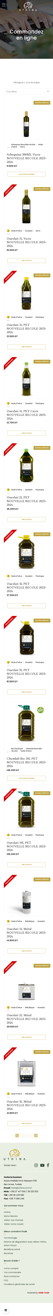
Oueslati (29, 230)
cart (6, 1310)
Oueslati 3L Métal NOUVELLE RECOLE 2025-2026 (26, 1105)
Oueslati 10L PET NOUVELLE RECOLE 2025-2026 (26, 846)
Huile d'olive (16, 230)
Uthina (7, 1212)
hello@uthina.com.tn (21, 1187)
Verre (22, 146)
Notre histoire (11, 1216)
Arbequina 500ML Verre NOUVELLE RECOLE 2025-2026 (26, 158)
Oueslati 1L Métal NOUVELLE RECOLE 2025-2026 (26, 933)
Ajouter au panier (26, 174)
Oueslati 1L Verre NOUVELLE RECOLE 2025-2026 (26, 242)
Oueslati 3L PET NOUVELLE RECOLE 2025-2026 (26, 588)
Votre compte (11, 1268)
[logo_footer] (26, 1154)
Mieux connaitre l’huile (15, 1231)
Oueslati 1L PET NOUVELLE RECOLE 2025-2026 (26, 329)
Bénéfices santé (12, 1249)
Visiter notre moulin (14, 1224)
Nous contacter (12, 1276)
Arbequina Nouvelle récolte (23, 144)
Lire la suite (26, 260)
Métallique (29, 921)
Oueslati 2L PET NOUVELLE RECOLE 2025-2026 (26, 501)
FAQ (6, 1280)
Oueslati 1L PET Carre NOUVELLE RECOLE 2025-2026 (26, 415)
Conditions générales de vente (19, 1284)
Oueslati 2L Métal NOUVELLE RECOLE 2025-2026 (26, 1019)
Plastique (40, 317)
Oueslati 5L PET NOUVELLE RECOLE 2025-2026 (26, 674)
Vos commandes (12, 1272)
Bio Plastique (17, 748)
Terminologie (10, 1237)
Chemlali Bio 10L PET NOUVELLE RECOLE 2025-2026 (26, 762)
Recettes (8, 1253)
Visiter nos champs (13, 1220)
